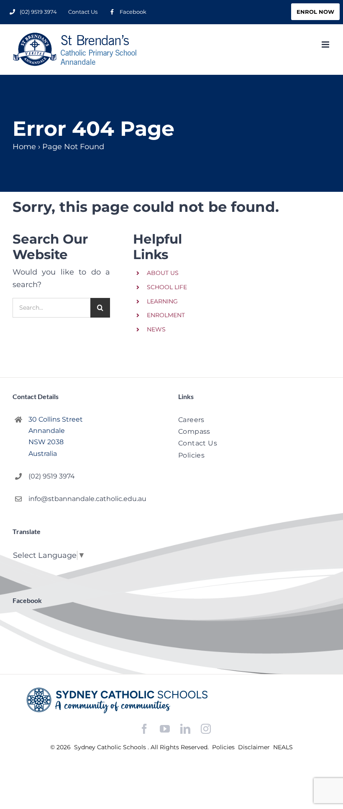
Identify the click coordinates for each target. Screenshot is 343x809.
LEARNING (162, 301)
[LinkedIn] (185, 729)
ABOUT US (163, 273)
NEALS (283, 747)
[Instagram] (206, 729)
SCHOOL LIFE (167, 287)
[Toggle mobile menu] (326, 44)
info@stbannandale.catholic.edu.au (87, 499)
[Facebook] (144, 729)
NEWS (156, 329)
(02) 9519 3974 (51, 476)
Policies (224, 747)
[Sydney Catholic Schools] (171, 700)
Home (24, 146)
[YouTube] (165, 729)
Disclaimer (254, 747)
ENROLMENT (166, 315)
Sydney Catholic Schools (111, 747)
